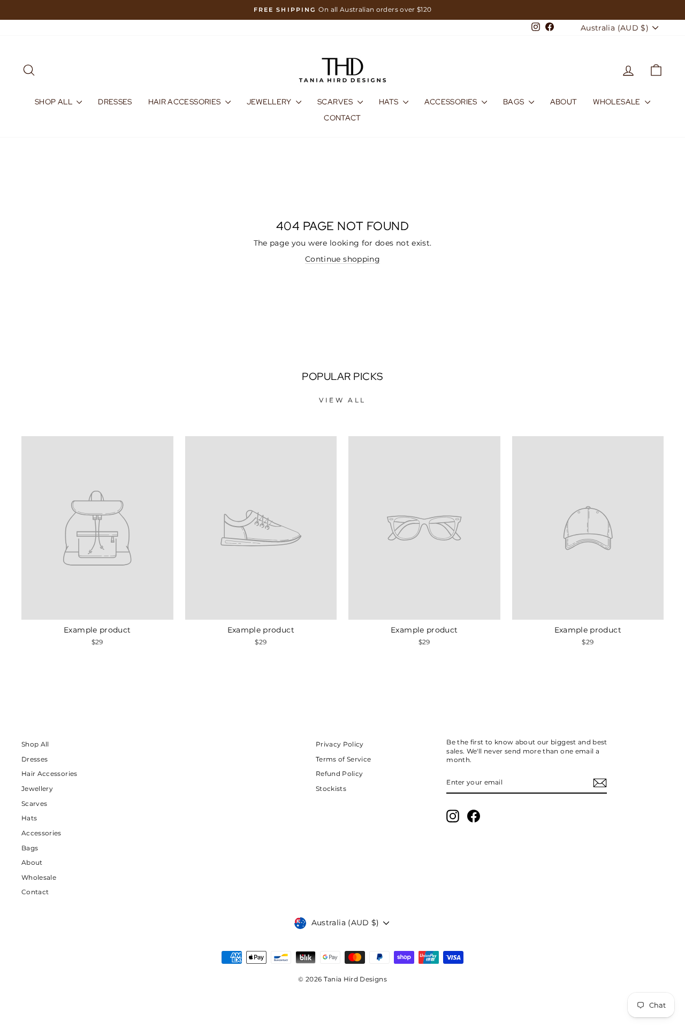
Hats (389, 101)
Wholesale (617, 101)
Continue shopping (342, 259)
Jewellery (270, 101)
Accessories (451, 101)
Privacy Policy (340, 744)
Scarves (336, 101)
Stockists (331, 789)
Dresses (115, 101)
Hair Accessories (185, 101)
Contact (342, 118)
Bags (514, 101)
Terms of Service (343, 759)
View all (342, 400)
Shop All (54, 101)
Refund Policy (339, 774)
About (563, 101)
